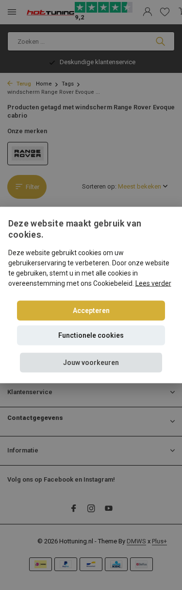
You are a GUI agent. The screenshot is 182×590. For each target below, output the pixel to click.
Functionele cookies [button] (91, 335)
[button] (91, 362)
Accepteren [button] (91, 310)
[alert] (91, 295)
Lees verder (153, 283)
